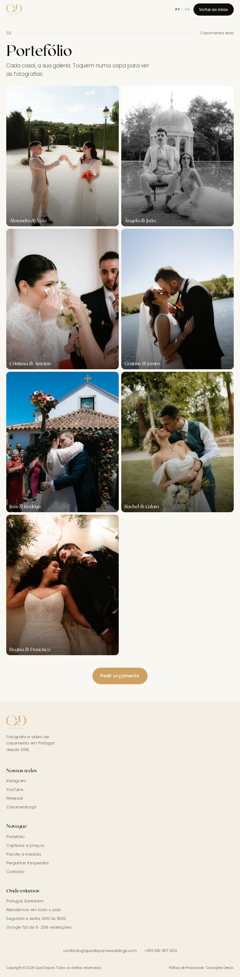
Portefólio (15, 837)
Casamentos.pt (21, 807)
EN (187, 9)
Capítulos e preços (25, 845)
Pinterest (14, 798)
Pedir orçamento (119, 676)
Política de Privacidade (186, 967)
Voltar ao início (213, 9)
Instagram (16, 781)
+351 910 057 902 (160, 951)
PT (177, 9)
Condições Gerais (220, 967)
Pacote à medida (23, 854)
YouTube (14, 790)
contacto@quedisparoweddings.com (100, 951)
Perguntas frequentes (27, 863)
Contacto (15, 872)
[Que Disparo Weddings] (14, 9)
